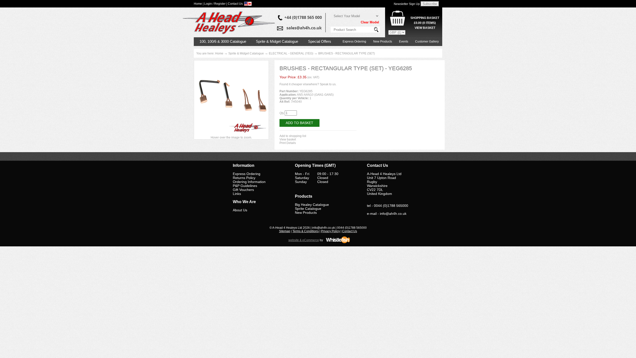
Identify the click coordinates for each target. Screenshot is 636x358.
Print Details (287, 143)
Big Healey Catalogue (312, 205)
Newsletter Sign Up (407, 4)
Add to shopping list (292, 136)
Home (219, 53)
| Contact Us (234, 3)
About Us (240, 210)
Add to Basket (299, 123)
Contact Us (349, 231)
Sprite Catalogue (308, 209)
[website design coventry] (338, 242)
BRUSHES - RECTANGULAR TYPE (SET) (346, 53)
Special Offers (319, 41)
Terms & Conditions (305, 231)
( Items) (425, 23)
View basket (287, 139)
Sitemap (284, 231)
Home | (198, 3)
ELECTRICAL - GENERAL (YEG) (291, 53)
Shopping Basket (424, 18)
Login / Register (215, 3)
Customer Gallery (427, 41)
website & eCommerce (303, 240)
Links (237, 194)
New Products (382, 41)
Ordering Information (249, 182)
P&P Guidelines (245, 186)
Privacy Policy (330, 231)
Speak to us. (328, 84)
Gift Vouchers (243, 190)
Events (403, 41)
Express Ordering (354, 41)
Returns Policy (244, 178)
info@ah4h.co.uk (393, 214)
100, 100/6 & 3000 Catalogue (222, 41)
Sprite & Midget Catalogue (277, 41)
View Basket (425, 28)
